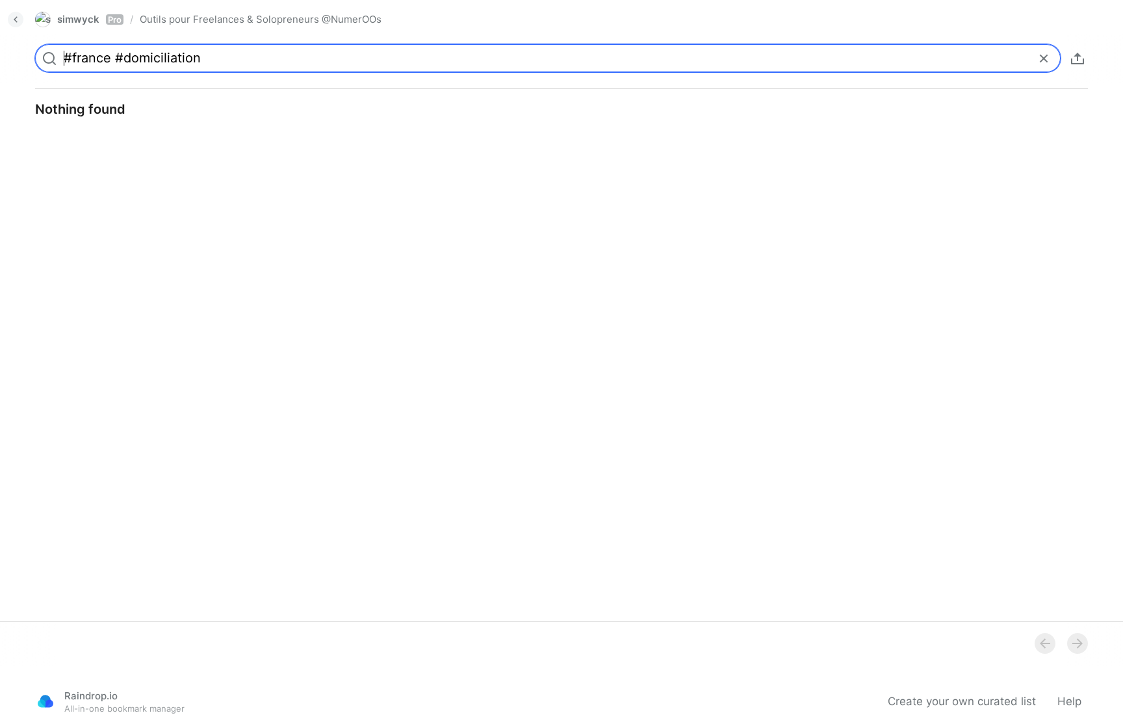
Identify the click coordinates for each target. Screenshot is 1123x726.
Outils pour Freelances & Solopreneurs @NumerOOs (260, 19)
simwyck (89, 19)
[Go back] (15, 19)
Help (1069, 701)
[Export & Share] (1077, 58)
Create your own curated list (962, 701)
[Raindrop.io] (45, 701)
